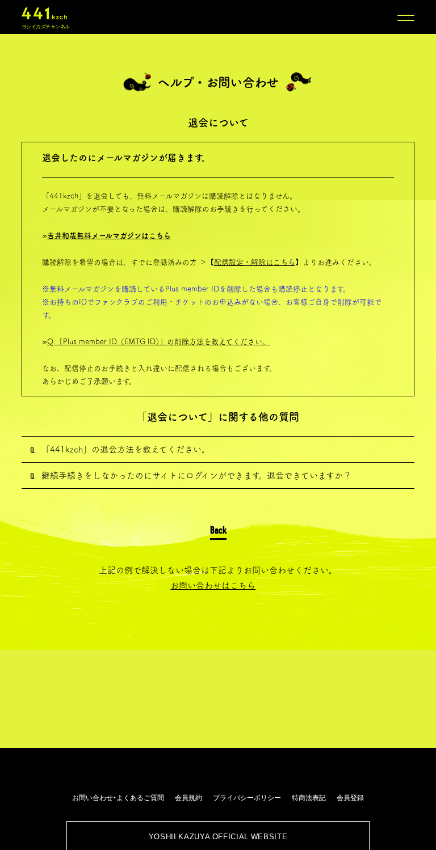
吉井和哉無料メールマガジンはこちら (109, 235)
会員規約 (188, 797)
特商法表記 (309, 797)
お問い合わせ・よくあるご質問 (118, 797)
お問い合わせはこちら (212, 585)
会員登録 (350, 797)
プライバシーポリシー (247, 797)
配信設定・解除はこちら (254, 262)
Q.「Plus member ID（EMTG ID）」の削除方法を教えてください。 (158, 341)
